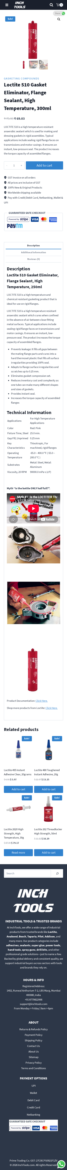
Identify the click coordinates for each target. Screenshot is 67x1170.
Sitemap (33, 1057)
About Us (33, 1051)
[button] (59, 19)
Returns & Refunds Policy (33, 1029)
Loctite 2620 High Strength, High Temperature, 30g (14, 833)
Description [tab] (33, 245)
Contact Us (33, 1046)
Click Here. (42, 701)
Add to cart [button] (18, 789)
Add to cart (44, 165)
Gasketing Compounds (21, 78)
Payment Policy (33, 1035)
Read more (18, 852)
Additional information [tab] (33, 252)
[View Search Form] (51, 5)
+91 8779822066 (33, 999)
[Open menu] (7, 4)
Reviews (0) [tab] (33, 259)
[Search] (57, 873)
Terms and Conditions (33, 1068)
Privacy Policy (34, 1062)
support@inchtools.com (33, 1004)
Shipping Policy (33, 1040)
